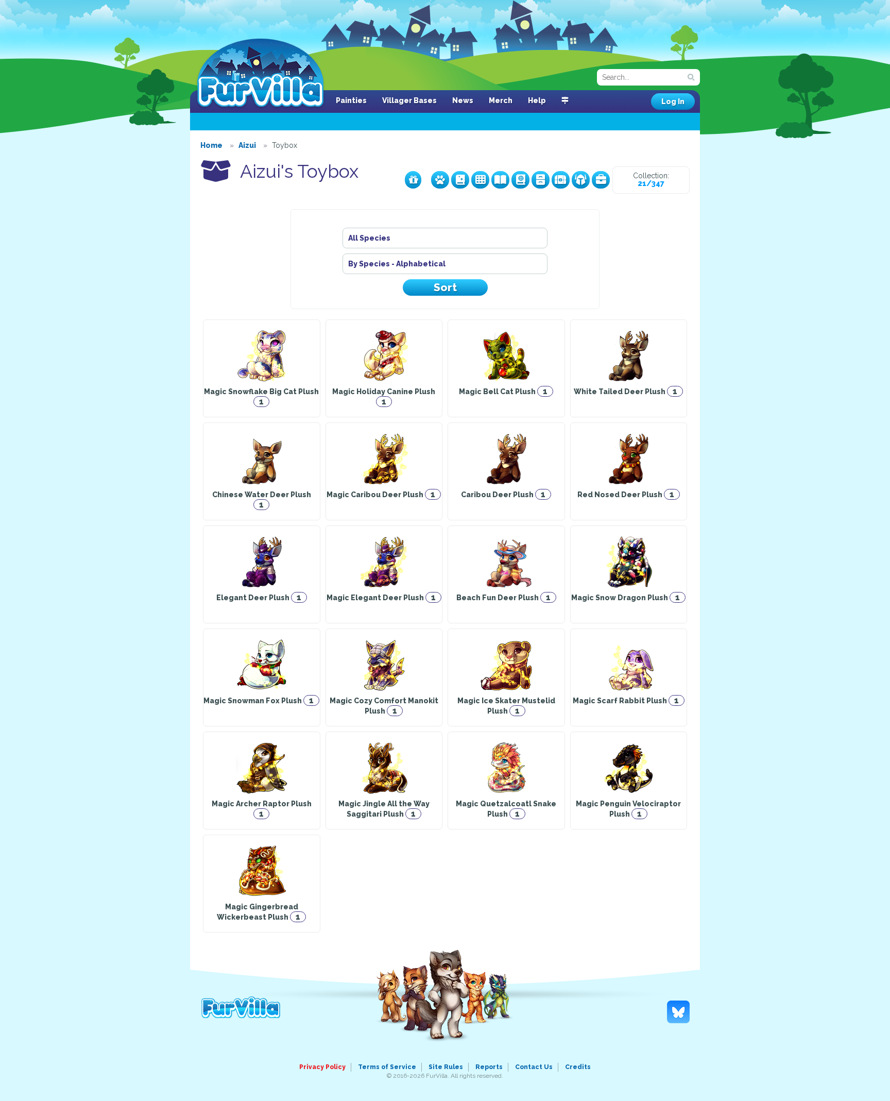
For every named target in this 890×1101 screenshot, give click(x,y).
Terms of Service (387, 1067)
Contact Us (534, 1067)
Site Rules (446, 1067)
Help (537, 100)
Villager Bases (409, 100)
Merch (500, 100)
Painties (351, 100)
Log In (672, 101)
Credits (578, 1067)
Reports (489, 1067)
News (462, 100)
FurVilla (260, 74)
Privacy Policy (322, 1067)
